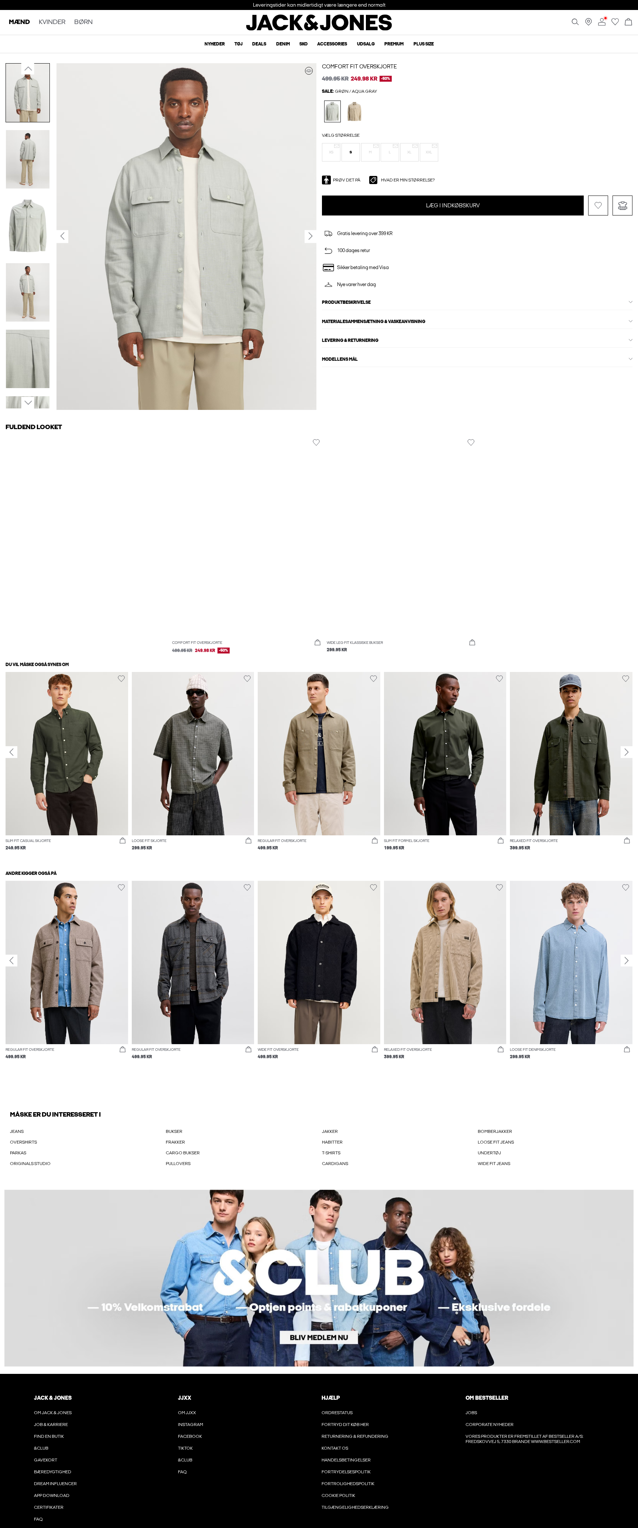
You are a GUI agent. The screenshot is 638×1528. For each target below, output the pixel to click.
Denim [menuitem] (283, 44)
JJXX (184, 1398)
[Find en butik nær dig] (588, 24)
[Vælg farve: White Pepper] (354, 111)
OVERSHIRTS (23, 1142)
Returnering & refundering (355, 1436)
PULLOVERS (178, 1163)
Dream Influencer (55, 1483)
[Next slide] (626, 752)
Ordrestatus (337, 1412)
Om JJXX (187, 1412)
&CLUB (41, 1448)
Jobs (471, 1412)
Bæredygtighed (52, 1471)
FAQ (38, 1519)
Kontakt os (335, 1448)
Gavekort (45, 1460)
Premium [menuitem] (394, 44)
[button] (331, 152)
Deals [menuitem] (259, 44)
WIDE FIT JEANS (494, 1163)
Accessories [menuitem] (332, 44)
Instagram (190, 1424)
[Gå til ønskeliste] (615, 24)
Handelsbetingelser (346, 1460)
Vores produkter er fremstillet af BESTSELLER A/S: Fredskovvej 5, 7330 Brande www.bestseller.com (524, 1439)
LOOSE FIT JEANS (496, 1142)
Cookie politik (338, 1495)
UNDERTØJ (489, 1152)
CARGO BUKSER (183, 1152)
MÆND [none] (19, 22)
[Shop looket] (309, 71)
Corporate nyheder (490, 1424)
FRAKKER (175, 1142)
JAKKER (330, 1131)
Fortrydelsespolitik (346, 1471)
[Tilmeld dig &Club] (319, 1278)
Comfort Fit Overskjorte (359, 66)
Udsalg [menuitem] (366, 44)
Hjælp (331, 1398)
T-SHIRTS (331, 1152)
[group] (67, 765)
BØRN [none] (83, 22)
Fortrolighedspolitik (348, 1483)
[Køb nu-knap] (317, 642)
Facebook (190, 1436)
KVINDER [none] (52, 22)
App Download (51, 1495)
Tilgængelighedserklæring (355, 1507)
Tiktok (185, 1448)
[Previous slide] (11, 752)
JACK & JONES (53, 1398)
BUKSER (174, 1131)
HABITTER (332, 1142)
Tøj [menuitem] (238, 44)
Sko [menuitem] (303, 44)
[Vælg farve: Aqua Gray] (332, 111)
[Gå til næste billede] (27, 403)
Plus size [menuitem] (424, 44)
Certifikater (49, 1507)
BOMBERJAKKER (495, 1131)
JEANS (17, 1131)
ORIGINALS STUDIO (30, 1163)
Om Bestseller (487, 1398)
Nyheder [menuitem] (215, 44)
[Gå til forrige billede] (27, 69)
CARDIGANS (335, 1163)
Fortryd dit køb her (345, 1424)
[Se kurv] (628, 22)
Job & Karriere (51, 1424)
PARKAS (18, 1152)
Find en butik (49, 1436)
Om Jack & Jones (53, 1412)
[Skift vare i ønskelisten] (598, 205)
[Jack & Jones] (319, 28)
